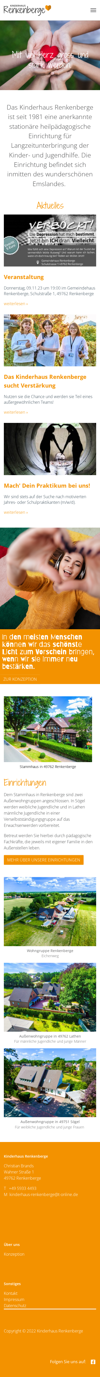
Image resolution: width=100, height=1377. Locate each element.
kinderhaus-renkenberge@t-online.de (43, 1194)
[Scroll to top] (90, 1367)
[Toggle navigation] (93, 10)
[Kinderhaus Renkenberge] (27, 10)
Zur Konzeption (20, 679)
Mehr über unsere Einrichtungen (43, 860)
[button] (9, 735)
